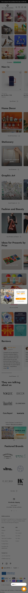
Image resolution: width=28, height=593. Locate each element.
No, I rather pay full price (20, 301)
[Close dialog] (26, 289)
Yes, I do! (21, 298)
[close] (25, 584)
